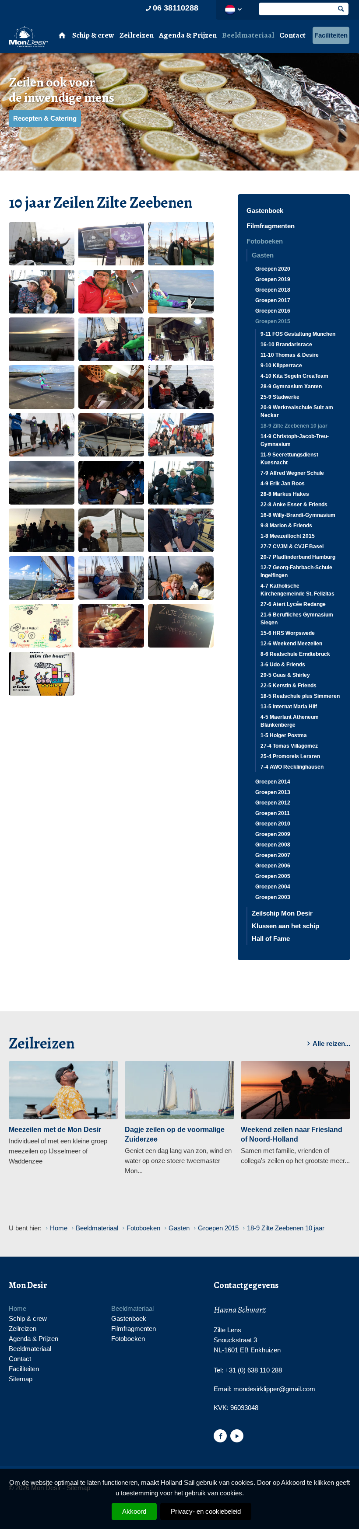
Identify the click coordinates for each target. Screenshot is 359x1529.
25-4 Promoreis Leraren (290, 756)
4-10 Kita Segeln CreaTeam (294, 376)
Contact (292, 35)
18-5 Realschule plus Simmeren (300, 696)
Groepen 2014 (272, 782)
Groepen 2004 (272, 887)
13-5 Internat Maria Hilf (288, 707)
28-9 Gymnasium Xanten (291, 386)
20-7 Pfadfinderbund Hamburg (297, 557)
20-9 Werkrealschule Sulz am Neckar (296, 411)
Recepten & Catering (45, 118)
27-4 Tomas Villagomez (289, 746)
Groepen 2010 (272, 824)
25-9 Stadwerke (279, 397)
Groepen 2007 (272, 855)
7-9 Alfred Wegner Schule (292, 473)
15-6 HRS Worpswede (287, 633)
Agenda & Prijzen (188, 35)
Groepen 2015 (272, 321)
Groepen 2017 (272, 300)
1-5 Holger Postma (283, 735)
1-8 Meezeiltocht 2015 (287, 536)
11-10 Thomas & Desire (289, 355)
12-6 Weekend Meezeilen (291, 644)
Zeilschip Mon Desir (282, 913)
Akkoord (134, 1511)
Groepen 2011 (272, 813)
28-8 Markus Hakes (284, 494)
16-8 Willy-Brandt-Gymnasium (297, 515)
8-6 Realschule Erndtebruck (295, 654)
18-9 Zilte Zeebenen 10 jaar (293, 426)
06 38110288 (175, 7)
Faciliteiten (331, 35)
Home (17, 1308)
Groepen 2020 (272, 269)
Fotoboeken (264, 241)
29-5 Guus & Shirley (285, 675)
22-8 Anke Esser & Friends (293, 505)
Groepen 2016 (272, 311)
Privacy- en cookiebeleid (206, 1511)
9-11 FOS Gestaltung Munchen (297, 334)
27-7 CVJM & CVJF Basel (292, 546)
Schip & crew (93, 35)
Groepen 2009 (272, 834)
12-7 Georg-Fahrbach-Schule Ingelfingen (296, 571)
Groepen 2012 (272, 803)
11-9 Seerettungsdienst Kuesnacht (289, 459)
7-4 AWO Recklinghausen (292, 767)
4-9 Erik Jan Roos (282, 484)
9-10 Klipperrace (281, 365)
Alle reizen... (331, 1043)
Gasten (263, 255)
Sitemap (20, 1379)
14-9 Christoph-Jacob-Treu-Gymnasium (294, 440)
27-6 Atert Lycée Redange (293, 604)
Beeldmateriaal (248, 35)
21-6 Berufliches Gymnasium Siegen (296, 619)
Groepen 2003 (272, 897)
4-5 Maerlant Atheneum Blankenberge (289, 721)
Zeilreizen (137, 35)
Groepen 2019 (272, 279)
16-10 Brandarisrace (286, 344)
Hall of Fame (271, 938)
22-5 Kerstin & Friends (288, 686)
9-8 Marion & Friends (286, 525)
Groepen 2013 (272, 792)
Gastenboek (264, 210)
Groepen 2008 (272, 845)
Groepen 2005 (272, 876)
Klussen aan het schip (285, 926)
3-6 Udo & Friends (282, 665)
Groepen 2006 (272, 866)
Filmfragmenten (270, 226)
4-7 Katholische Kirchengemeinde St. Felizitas (297, 590)
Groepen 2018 (272, 290)
